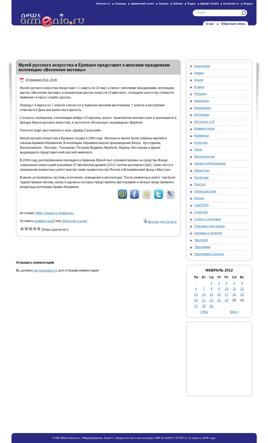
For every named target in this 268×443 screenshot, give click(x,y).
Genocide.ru (231, 3)
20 (196, 300)
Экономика (202, 247)
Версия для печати (162, 222)
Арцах (198, 80)
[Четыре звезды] (34, 228)
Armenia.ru (103, 3)
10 (226, 289)
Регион (199, 198)
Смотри (163, 3)
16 (219, 294)
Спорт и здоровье (207, 219)
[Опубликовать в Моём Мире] (122, 198)
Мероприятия (204, 156)
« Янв (204, 312)
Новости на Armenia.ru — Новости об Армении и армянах (53, 21)
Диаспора (201, 101)
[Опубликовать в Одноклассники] (146, 198)
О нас (210, 24)
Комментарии (204, 128)
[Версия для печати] (145, 222)
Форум (248, 3)
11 (234, 289)
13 (196, 294)
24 (226, 300)
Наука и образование (210, 163)
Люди (198, 149)
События (201, 212)
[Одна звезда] (22, 228)
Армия (199, 73)
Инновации (202, 108)
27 (196, 306)
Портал (199, 184)
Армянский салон (142, 3)
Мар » (234, 312)
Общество (201, 170)
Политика (201, 177)
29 (211, 306)
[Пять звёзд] (39, 228)
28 (204, 306)
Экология (201, 240)
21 (204, 300)
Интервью (201, 115)
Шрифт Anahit (209, 3)
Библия (178, 3)
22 (211, 300)
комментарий (44, 221)
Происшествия (205, 191)
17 (226, 294)
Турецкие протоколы (209, 226)
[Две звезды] (26, 228)
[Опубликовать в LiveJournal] (170, 198)
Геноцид (200, 94)
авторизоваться (46, 270)
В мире (199, 87)
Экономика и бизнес (209, 254)
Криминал (201, 135)
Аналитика (202, 66)
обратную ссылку (74, 221)
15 (211, 294)
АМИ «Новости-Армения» (54, 213)
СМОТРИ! (201, 205)
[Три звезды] (30, 228)
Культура (201, 143)
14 (204, 294)
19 (242, 294)
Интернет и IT (204, 122)
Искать (244, 13)
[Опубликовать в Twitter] (158, 198)
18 (234, 294)
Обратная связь (233, 24)
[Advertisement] (134, 41)
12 (242, 289)
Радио (191, 3)
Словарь (120, 3)
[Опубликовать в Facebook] (134, 198)
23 (219, 300)
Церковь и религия (208, 233)
